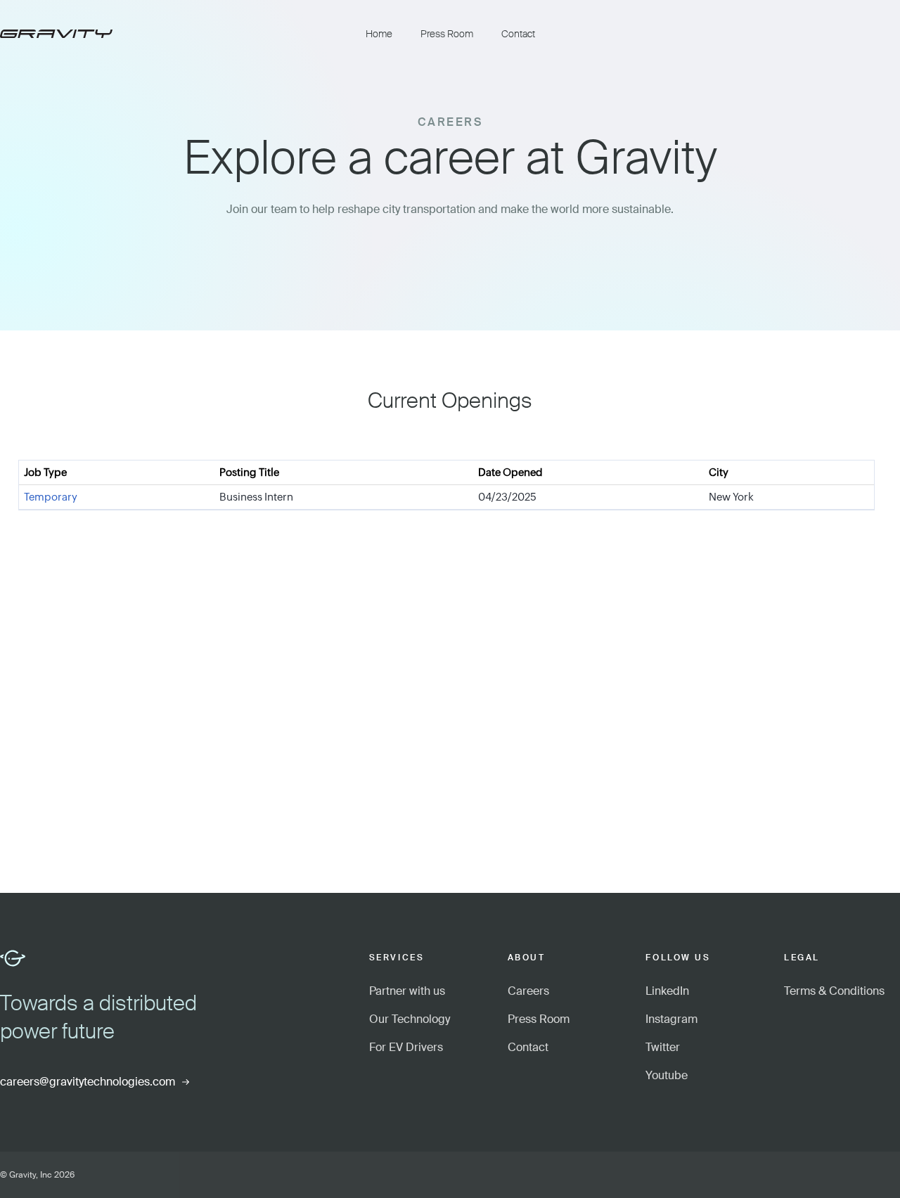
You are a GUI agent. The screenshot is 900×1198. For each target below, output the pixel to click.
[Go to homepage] (176, 34)
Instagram (671, 1019)
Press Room (446, 33)
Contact (518, 33)
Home (379, 33)
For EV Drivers (406, 1047)
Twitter (662, 1047)
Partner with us (407, 991)
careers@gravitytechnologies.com (87, 1081)
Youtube (666, 1075)
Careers (528, 991)
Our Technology (409, 1019)
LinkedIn (667, 991)
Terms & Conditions (834, 991)
